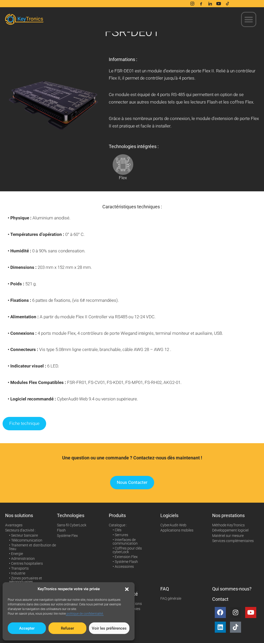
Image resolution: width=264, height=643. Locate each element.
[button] (126, 589)
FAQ (164, 588)
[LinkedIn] (210, 4)
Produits (117, 515)
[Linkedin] (220, 627)
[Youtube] (250, 612)
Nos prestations (228, 515)
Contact (220, 599)
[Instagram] (192, 4)
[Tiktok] (235, 627)
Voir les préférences (109, 628)
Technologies (70, 515)
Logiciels (169, 515)
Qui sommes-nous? (232, 588)
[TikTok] (227, 4)
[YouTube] (219, 4)
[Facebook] (201, 4)
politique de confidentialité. (85, 613)
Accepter (27, 628)
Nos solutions (19, 515)
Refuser (67, 628)
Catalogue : (118, 525)
